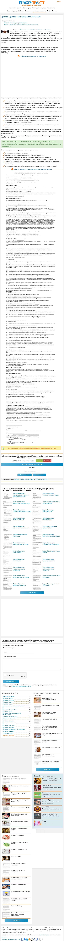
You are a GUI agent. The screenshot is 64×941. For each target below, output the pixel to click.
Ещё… (49, 11)
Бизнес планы (51, 8)
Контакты (4, 939)
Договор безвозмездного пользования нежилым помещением (18, 914)
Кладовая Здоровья (48, 800)
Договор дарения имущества (19, 821)
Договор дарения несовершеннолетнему (49, 698)
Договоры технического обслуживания (14, 729)
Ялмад (44, 821)
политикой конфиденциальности (21, 686)
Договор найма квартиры (18, 884)
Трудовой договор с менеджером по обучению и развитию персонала (21, 495)
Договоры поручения (9, 725)
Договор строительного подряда (20, 891)
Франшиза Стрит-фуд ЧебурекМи (51, 778)
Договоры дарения (8, 700)
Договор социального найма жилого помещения (19, 878)
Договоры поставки (8, 727)
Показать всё (16, 920)
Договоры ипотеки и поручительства (13, 707)
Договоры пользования (9, 723)
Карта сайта (4, 937)
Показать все (47, 769)
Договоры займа (7, 702)
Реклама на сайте (12, 939)
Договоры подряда (8, 721)
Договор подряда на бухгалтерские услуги (48, 755)
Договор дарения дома (17, 835)
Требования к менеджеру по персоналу (15, 22)
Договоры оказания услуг (10, 716)
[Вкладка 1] (34, 831)
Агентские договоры (8, 696)
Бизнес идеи (27, 8)
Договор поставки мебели (49, 719)
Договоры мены (7, 711)
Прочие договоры (8, 733)
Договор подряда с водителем (51, 747)
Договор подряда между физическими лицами (49, 713)
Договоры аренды (8, 698)
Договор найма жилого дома (50, 705)
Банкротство (28, 11)
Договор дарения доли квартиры (20, 807)
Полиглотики (46, 793)
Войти (58, 1)
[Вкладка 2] (38, 831)
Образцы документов (39, 11)
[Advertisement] (32, 77)
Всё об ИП (12, 8)
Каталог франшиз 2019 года (15, 11)
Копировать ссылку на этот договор (32, 464)
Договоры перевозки (9, 718)
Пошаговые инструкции (39, 8)
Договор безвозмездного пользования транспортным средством (50, 728)
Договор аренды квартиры (18, 778)
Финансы (19, 8)
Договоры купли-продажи (10, 709)
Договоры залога (7, 704)
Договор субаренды (16, 905)
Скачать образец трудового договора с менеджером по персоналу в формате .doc (32, 448)
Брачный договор (16, 856)
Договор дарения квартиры (19, 849)
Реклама (54, 11)
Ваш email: (32, 467)
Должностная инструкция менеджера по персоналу (35, 29)
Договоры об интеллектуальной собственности (12, 714)
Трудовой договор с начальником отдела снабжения (19, 569)
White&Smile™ (46, 786)
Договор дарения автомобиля (19, 786)
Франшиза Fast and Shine (49, 814)
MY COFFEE (45, 807)
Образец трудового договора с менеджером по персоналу (21, 24)
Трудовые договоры (8, 735)
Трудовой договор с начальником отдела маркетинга (48, 569)
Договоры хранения (8, 731)
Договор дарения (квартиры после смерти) (19, 814)
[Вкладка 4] (43, 831)
